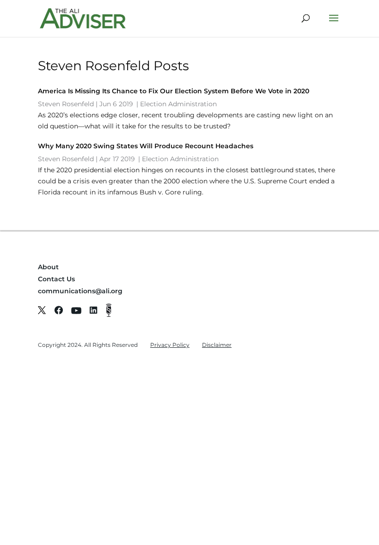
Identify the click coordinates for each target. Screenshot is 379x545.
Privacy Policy (170, 344)
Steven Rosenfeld (66, 104)
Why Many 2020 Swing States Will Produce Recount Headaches (145, 146)
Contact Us (56, 279)
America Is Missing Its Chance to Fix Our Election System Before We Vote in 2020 (173, 91)
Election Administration (178, 104)
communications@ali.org (80, 291)
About (48, 267)
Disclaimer (217, 344)
